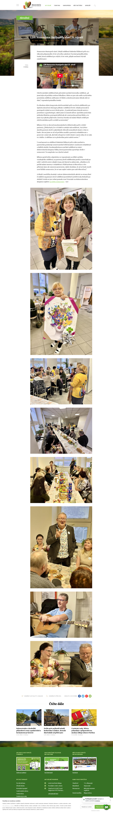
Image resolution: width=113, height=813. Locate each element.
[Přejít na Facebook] (85, 763)
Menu (17, 5)
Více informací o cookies (8, 805)
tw (83, 696)
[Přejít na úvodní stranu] (32, 5)
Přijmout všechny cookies (102, 806)
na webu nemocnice (57, 182)
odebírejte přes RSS (55, 696)
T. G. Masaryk (88, 783)
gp (86, 696)
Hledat (95, 5)
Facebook (75, 772)
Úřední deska (20, 786)
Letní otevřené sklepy (55, 783)
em (90, 696)
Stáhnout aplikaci (21, 772)
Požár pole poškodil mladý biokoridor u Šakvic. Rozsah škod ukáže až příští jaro (55, 730)
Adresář (87, 5)
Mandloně (76, 786)
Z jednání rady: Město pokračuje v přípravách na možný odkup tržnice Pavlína (83, 730)
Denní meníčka (77, 793)
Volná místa (20, 794)
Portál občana (20, 783)
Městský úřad (77, 5)
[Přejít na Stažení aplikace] (28, 763)
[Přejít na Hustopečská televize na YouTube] (57, 763)
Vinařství (75, 783)
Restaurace (76, 788)
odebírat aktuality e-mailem (33, 696)
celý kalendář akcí (53, 793)
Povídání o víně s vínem (55, 786)
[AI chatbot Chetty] (106, 807)
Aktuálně (48, 5)
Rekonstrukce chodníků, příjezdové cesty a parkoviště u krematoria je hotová (28, 730)
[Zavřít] (110, 800)
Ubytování (87, 786)
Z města (26, 67)
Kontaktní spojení (21, 788)
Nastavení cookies (95, 810)
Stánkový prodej (21, 796)
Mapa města (88, 793)
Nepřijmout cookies (87, 806)
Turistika (57, 5)
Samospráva (67, 5)
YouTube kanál (49, 772)
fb (79, 696)
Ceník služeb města (22, 791)
